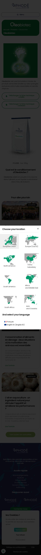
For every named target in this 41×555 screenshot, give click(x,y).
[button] (38, 228)
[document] (20, 277)
